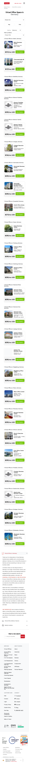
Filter (20, 24)
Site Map (6, 710)
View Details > (19, 52)
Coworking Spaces (8, 675)
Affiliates (16, 666)
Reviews (16, 657)
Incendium (5, 754)
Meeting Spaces (8, 669)
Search (22, 636)
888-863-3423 (18, 3)
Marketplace (7, 681)
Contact (6, 698)
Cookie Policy (7, 707)
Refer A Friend (7, 719)
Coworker (5, 749)
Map (9, 24)
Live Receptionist (8, 660)
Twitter (18, 698)
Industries (16, 652)
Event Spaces (7, 678)
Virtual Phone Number (7, 667)
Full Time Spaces (8, 657)
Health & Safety (8, 716)
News (15, 654)
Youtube (18, 704)
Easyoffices (17, 747)
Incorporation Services (7, 685)
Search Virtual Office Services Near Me (9, 688)
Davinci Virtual (18, 752)
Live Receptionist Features (8, 664)
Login (5, 701)
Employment (17, 663)
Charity (16, 660)
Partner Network (18, 669)
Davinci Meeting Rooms (7, 752)
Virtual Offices (7, 649)
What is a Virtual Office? (8, 655)
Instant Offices (6, 747)
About (15, 649)
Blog (17, 707)
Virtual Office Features (7, 652)
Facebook (18, 696)
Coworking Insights (6, 751)
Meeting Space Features (7, 673)
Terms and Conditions (6, 714)
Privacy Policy (7, 704)
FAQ (5, 695)
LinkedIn (18, 701)
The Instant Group (18, 749)
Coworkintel (17, 751)
